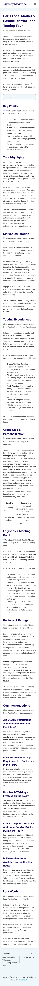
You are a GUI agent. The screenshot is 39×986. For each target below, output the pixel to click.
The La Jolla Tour (30, 955)
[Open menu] (35, 4)
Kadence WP (24, 980)
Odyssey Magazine (11, 30)
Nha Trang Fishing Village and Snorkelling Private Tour (9, 959)
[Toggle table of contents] (33, 97)
